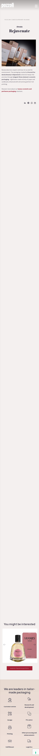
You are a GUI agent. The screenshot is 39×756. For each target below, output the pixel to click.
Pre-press (29, 720)
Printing (10, 734)
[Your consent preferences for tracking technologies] (35, 752)
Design (9, 720)
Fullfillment (10, 747)
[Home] (8, 5)
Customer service (10, 706)
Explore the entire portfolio (19, 668)
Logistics (29, 747)
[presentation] (4, 644)
